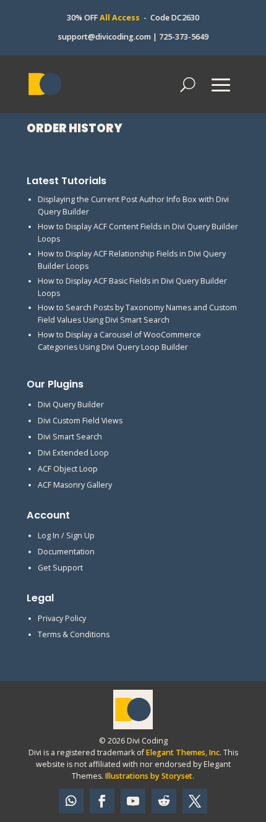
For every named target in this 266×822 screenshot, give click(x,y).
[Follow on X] (194, 801)
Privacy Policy (62, 618)
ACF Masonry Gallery (75, 485)
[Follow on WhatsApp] (71, 801)
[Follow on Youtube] (133, 801)
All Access (120, 17)
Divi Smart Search (70, 436)
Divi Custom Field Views (80, 420)
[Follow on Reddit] (164, 801)
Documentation (66, 551)
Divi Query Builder (71, 404)
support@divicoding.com (104, 37)
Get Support (60, 567)
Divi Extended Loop (73, 452)
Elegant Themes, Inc (183, 752)
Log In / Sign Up (66, 535)
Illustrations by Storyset (148, 776)
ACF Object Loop (68, 469)
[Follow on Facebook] (102, 801)
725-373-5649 (183, 37)
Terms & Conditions (73, 634)
